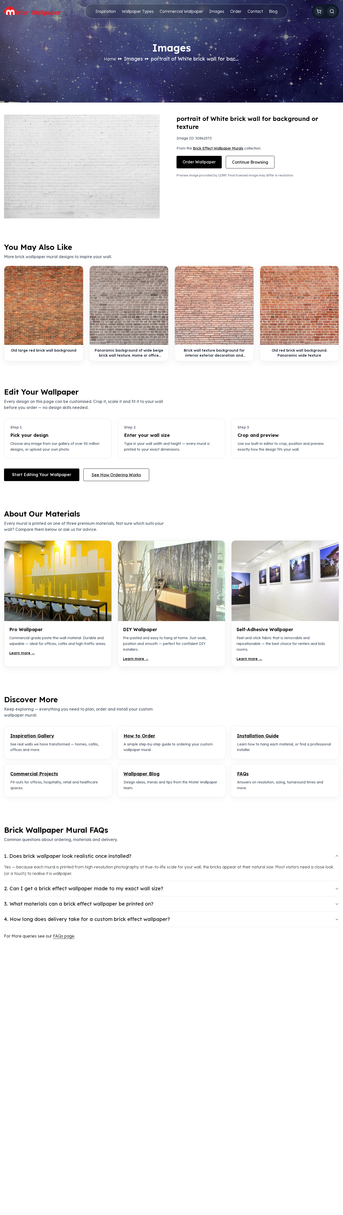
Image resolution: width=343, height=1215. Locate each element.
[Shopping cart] (319, 11)
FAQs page (63, 936)
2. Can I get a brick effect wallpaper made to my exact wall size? (83, 888)
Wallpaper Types (138, 11)
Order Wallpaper (199, 161)
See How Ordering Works (116, 474)
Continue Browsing (250, 162)
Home (110, 58)
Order (236, 11)
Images (216, 11)
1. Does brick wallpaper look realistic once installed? (67, 856)
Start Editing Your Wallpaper (41, 474)
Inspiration (105, 11)
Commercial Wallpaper (181, 11)
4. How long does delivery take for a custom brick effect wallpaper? (87, 919)
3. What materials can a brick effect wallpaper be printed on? (78, 904)
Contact (255, 11)
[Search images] (332, 11)
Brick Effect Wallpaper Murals (218, 148)
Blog (273, 11)
